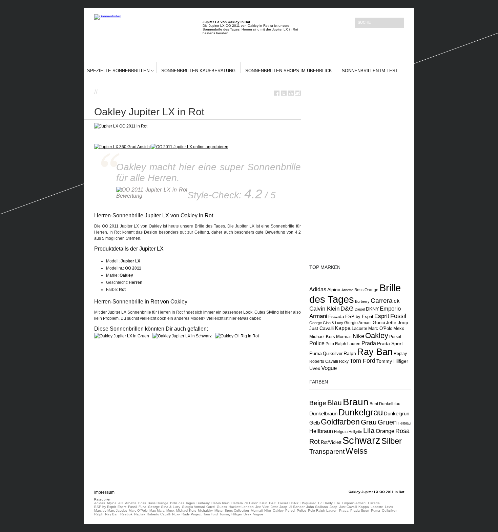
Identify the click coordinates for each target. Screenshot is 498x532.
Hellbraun (321, 431)
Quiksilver (333, 353)
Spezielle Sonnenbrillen (118, 70)
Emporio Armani (354, 503)
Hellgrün (355, 432)
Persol (395, 336)
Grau (369, 422)
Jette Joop (397, 322)
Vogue (329, 367)
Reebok (126, 514)
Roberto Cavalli (323, 361)
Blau (334, 403)
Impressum (104, 492)
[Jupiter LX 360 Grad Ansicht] (122, 146)
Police (317, 343)
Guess (222, 507)
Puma (315, 353)
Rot (314, 441)
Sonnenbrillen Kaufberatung (198, 70)
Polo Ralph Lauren (343, 343)
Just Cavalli (321, 328)
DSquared (308, 503)
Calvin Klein (220, 503)
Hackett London (241, 507)
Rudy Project (192, 514)
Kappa (343, 328)
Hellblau (404, 423)
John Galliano (317, 507)
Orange (385, 431)
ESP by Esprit (359, 316)
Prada (368, 343)
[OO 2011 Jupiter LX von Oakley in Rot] (189, 146)
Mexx (398, 328)
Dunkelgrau (360, 412)
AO (120, 503)
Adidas (317, 289)
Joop (333, 507)
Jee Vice (262, 507)
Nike (358, 336)
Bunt (374, 403)
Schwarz (361, 440)
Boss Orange (366, 290)
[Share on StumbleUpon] (298, 93)
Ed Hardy (325, 503)
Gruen (387, 422)
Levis (389, 507)
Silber (391, 441)
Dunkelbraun (323, 413)
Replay (400, 353)
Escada (336, 316)
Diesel (360, 309)
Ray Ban (375, 352)
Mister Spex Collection (231, 510)
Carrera (382, 300)
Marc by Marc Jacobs (110, 510)
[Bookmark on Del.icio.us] (291, 93)
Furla (142, 507)
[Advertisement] (178, 91)
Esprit (381, 316)
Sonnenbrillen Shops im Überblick (288, 70)
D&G (347, 308)
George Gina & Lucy (326, 323)
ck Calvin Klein (256, 503)
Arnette (347, 290)
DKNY (372, 309)
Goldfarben (340, 421)
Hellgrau (341, 432)
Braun (356, 402)
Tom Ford (362, 360)
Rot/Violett (331, 442)
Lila (369, 430)
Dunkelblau (389, 403)
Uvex (314, 368)
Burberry (362, 301)
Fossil (398, 315)
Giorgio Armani (358, 322)
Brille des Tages (182, 503)
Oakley (376, 335)
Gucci (379, 322)
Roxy (344, 361)
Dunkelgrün (396, 413)
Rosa (402, 431)
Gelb (314, 423)
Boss (142, 503)
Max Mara (157, 510)
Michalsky (205, 510)
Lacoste (359, 328)
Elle (337, 503)
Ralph (350, 353)
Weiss (357, 450)
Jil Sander (297, 507)
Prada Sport (390, 343)
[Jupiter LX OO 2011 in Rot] (120, 126)
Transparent (327, 451)
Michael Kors (322, 336)
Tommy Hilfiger (392, 361)
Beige (317, 403)
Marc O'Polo (380, 328)
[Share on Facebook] (276, 93)
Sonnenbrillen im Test (370, 70)
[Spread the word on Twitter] (284, 93)
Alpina (333, 289)
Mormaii (344, 336)
